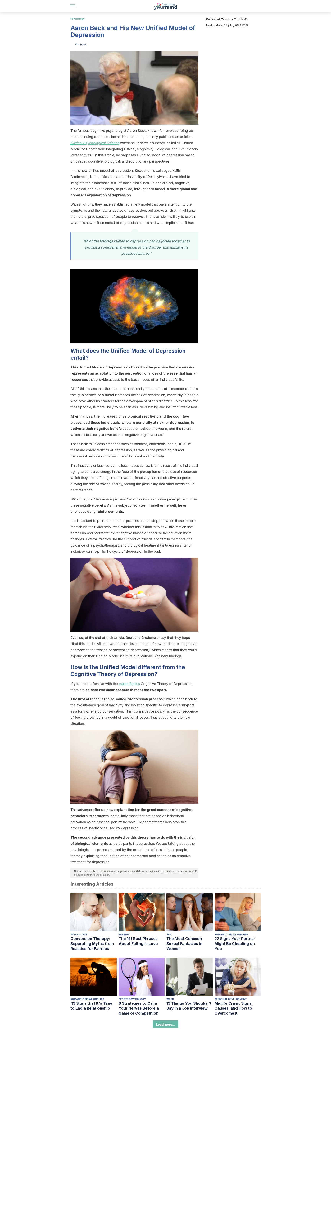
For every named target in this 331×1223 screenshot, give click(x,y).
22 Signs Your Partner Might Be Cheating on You (235, 943)
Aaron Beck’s (129, 684)
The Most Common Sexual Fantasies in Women (184, 943)
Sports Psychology (132, 999)
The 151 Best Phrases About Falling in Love (138, 941)
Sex (168, 934)
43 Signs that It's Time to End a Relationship (91, 1006)
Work (170, 999)
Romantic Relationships (231, 934)
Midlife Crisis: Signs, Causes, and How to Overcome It (234, 1008)
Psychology (77, 18)
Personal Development (231, 999)
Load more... (165, 1024)
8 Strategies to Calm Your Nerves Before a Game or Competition (139, 1008)
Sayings (124, 934)
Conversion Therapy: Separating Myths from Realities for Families (92, 943)
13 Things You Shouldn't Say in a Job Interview (188, 1006)
